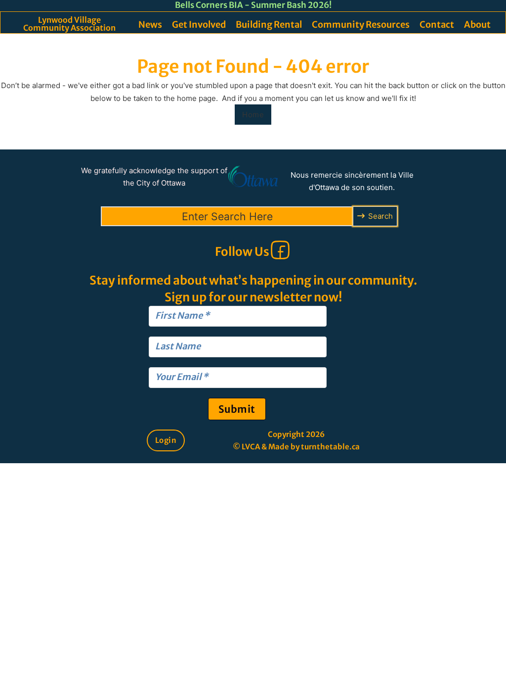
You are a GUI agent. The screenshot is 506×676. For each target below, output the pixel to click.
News (150, 24)
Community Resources (361, 24)
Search (380, 216)
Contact (437, 24)
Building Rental (269, 24)
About (477, 24)
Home (253, 114)
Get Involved (199, 24)
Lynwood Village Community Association (69, 24)
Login (166, 440)
